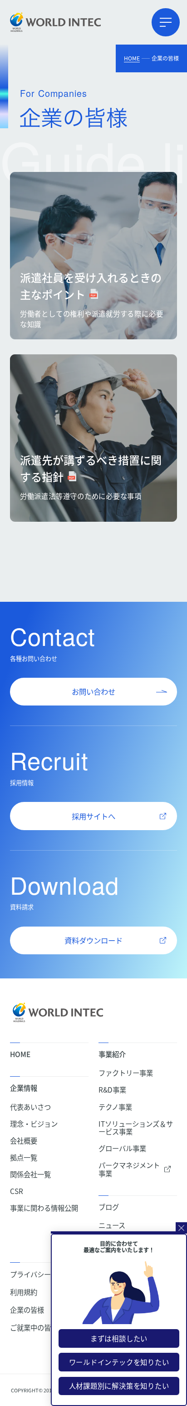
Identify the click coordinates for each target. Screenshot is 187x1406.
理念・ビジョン (34, 1124)
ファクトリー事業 (125, 1073)
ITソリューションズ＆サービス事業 (135, 1128)
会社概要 (23, 1140)
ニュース (111, 1225)
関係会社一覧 (30, 1174)
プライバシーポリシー (44, 1274)
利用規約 (23, 1292)
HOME (132, 58)
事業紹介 (112, 1054)
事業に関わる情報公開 (44, 1208)
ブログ (108, 1207)
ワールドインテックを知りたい (119, 1362)
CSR (16, 1191)
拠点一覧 (23, 1157)
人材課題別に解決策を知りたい (119, 1386)
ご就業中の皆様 (34, 1327)
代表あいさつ (30, 1107)
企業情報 (23, 1088)
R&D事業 (112, 1089)
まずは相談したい (119, 1338)
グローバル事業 (122, 1148)
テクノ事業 (115, 1107)
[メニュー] (166, 22)
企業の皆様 (27, 1310)
